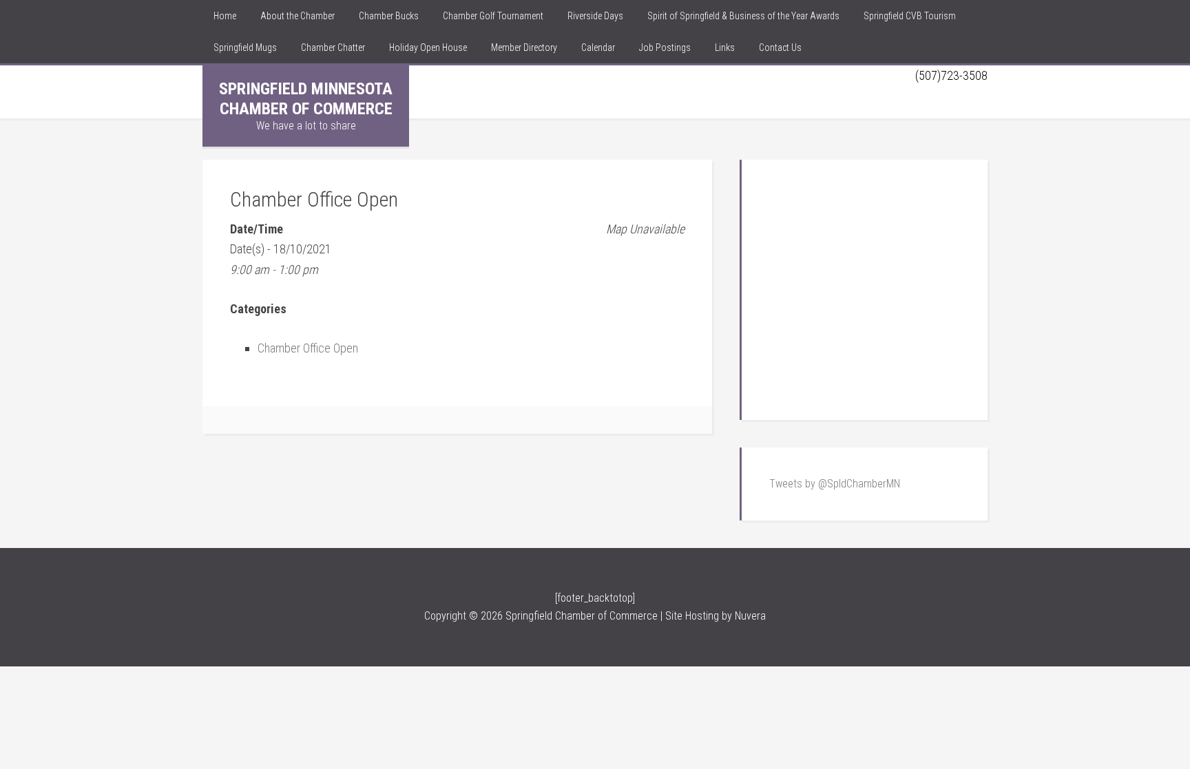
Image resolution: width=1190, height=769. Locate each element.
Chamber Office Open (308, 348)
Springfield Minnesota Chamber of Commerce (306, 98)
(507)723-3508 (951, 75)
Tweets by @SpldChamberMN (834, 483)
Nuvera (750, 615)
